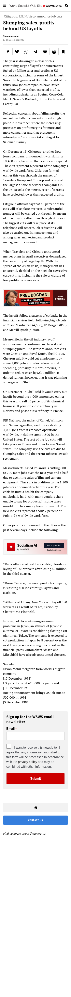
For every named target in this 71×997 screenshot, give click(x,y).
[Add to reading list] (63, 51)
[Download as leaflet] (54, 51)
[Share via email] (44, 51)
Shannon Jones (11, 36)
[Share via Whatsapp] (26, 51)
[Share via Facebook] (7, 51)
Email (10, 728)
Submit (35, 778)
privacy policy (27, 762)
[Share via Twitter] (17, 51)
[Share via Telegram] (35, 51)
